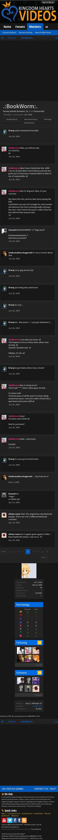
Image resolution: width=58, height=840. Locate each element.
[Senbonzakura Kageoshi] (20, 658)
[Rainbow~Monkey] (35, 680)
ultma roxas (14, 514)
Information (29, 123)
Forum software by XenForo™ (12, 824)
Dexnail (12, 493)
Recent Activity (30, 119)
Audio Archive (27, 813)
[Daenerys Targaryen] (20, 650)
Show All (38, 665)
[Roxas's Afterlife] (28, 680)
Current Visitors (9, 32)
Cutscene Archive (13, 813)
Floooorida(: (37, 706)
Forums (20, 26)
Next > (44, 557)
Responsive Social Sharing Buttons (14, 838)
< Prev (3, 551)
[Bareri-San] (28, 658)
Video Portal (38, 813)
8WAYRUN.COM (34, 716)
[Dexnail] (28, 688)
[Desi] (35, 650)
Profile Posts (12, 119)
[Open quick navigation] (56, 38)
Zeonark (12, 230)
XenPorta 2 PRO (5, 716)
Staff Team (5, 816)
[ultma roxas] (35, 688)
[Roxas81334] (20, 688)
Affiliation (15, 816)
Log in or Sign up (48, 2)
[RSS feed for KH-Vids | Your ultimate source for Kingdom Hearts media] (24, 820)
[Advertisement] (29, 71)
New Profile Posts (43, 32)
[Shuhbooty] (28, 650)
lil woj (11, 130)
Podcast (47, 813)
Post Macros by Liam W (32, 824)
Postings (48, 119)
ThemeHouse (36, 829)
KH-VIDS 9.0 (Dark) (12, 788)
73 (47, 551)
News (3, 813)
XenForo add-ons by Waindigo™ (13, 834)
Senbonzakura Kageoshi (20, 252)
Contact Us (41, 788)
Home (7, 26)
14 (39, 672)
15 (39, 642)
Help (53, 788)
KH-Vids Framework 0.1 (10, 827)
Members (35, 26)
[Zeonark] (20, 680)
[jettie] (35, 658)
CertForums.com (36, 838)
